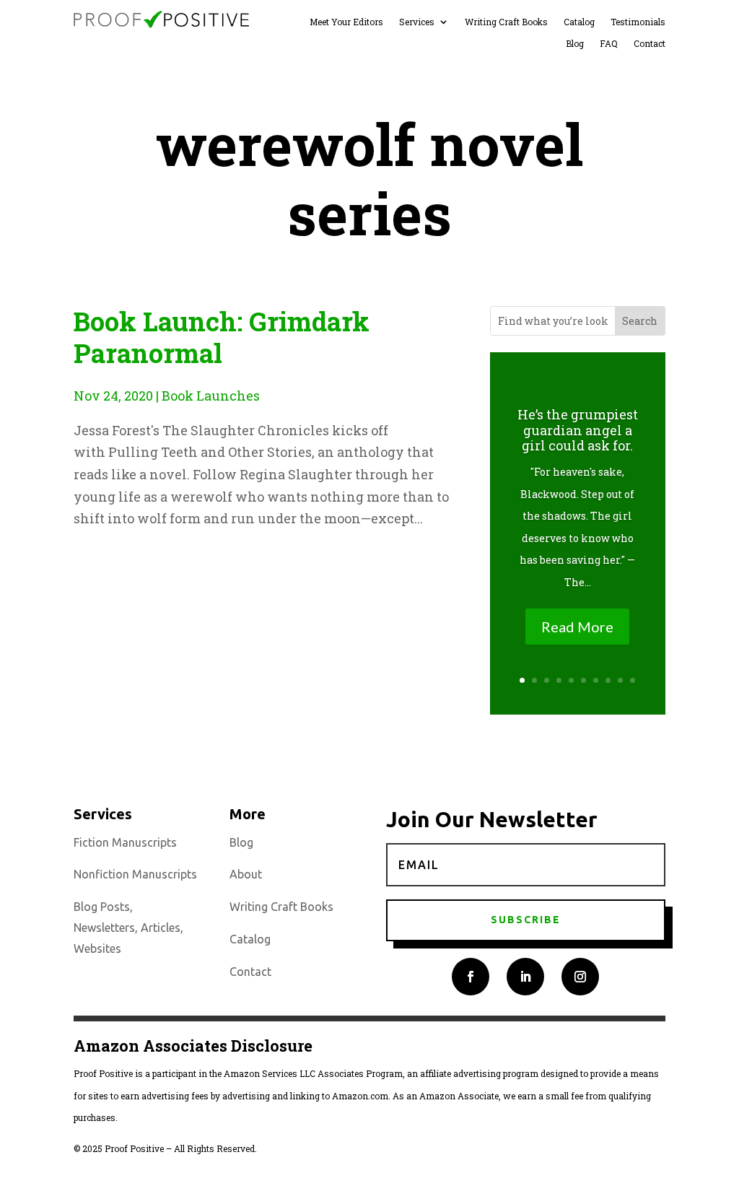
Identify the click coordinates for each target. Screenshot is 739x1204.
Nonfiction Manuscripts (135, 874)
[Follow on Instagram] (580, 976)
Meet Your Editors (346, 22)
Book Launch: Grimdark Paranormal (222, 337)
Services (416, 22)
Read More (577, 626)
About (245, 874)
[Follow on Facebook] (470, 976)
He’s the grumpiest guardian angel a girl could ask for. (577, 430)
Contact (649, 43)
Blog (575, 43)
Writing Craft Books (506, 22)
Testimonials (638, 22)
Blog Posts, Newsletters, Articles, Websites (128, 927)
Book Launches (211, 395)
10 (632, 680)
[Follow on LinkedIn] (525, 976)
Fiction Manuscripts (125, 842)
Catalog (579, 22)
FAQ (609, 43)
